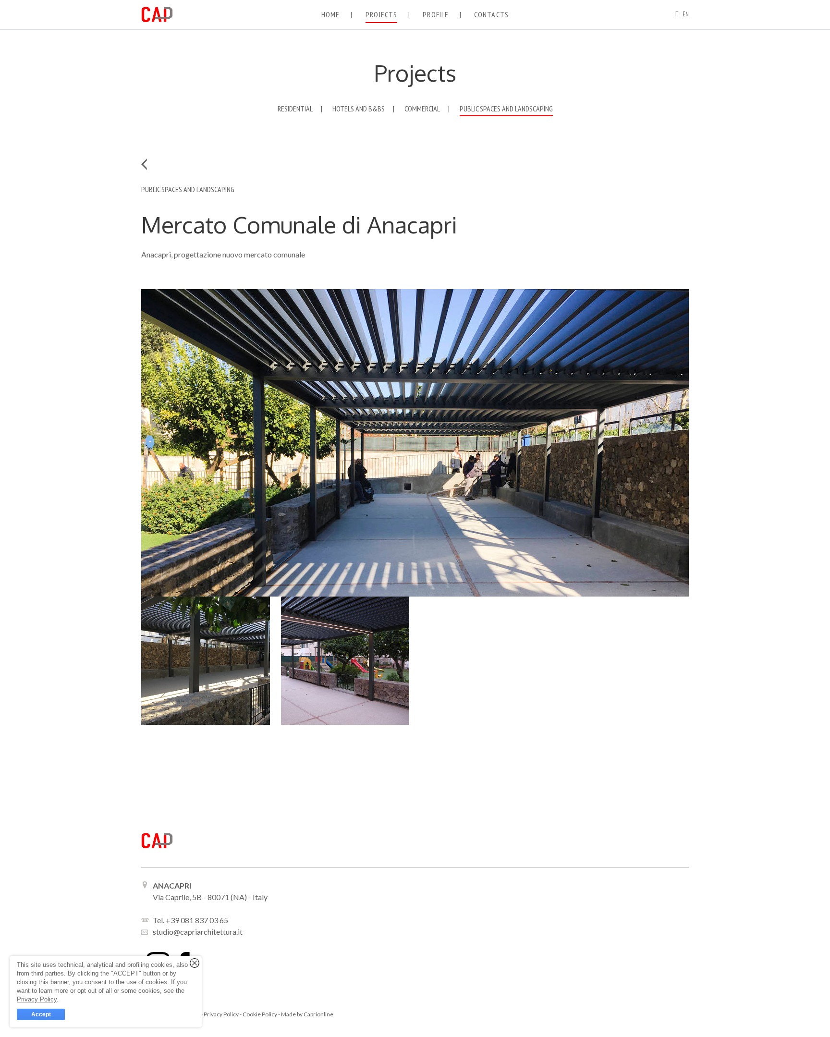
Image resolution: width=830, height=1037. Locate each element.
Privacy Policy (222, 1014)
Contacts (491, 14)
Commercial (422, 109)
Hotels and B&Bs (358, 109)
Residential (295, 109)
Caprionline (318, 1014)
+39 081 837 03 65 (197, 920)
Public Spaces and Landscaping (506, 109)
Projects (382, 14)
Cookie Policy (260, 1014)
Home (330, 14)
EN (686, 14)
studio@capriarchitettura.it (198, 931)
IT (676, 14)
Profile (436, 14)
